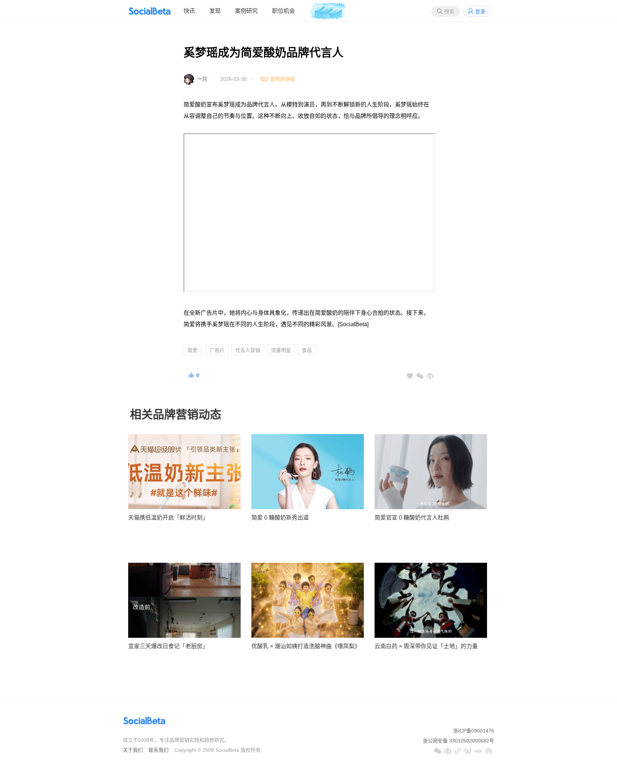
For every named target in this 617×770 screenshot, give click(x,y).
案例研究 (246, 11)
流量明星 (281, 350)
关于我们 (133, 750)
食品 (307, 350)
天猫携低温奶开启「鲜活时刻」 (168, 518)
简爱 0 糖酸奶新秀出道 (280, 518)
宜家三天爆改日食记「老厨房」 (168, 646)
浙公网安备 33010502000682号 (458, 741)
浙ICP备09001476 (473, 731)
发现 (215, 11)
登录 (480, 11)
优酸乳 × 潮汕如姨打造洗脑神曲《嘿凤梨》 (305, 646)
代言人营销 (247, 350)
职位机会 (283, 11)
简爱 (192, 350)
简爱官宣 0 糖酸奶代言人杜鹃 (412, 518)
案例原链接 (282, 79)
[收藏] (409, 375)
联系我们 (159, 750)
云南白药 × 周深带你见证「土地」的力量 (426, 646)
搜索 (449, 11)
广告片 (217, 350)
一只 (202, 79)
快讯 (189, 11)
